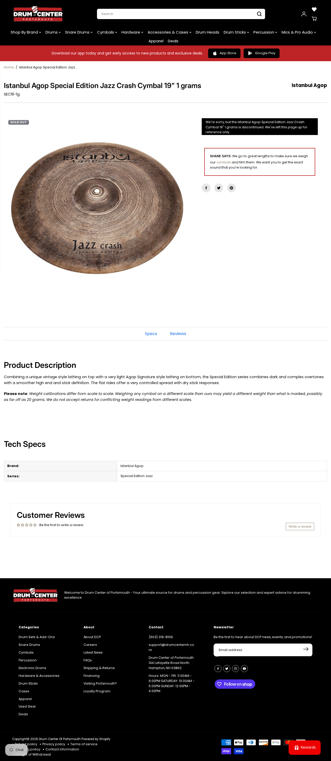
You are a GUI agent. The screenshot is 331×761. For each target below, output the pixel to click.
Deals (173, 41)
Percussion (264, 32)
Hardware (131, 32)
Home (9, 67)
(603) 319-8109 (161, 637)
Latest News (93, 652)
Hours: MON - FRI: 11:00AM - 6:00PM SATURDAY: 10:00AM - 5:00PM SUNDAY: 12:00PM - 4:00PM (171, 683)
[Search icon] (259, 14)
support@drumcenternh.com (171, 647)
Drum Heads (207, 32)
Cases (24, 691)
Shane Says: (220, 156)
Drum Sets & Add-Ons (37, 637)
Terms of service (83, 744)
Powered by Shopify (95, 739)
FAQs (88, 660)
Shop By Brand (25, 32)
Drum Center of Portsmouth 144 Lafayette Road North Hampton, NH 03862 (171, 662)
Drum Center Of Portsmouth (60, 739)
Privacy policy (53, 744)
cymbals (223, 162)
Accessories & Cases (168, 32)
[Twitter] (218, 188)
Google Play (265, 53)
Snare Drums (78, 32)
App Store (228, 53)
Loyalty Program (97, 691)
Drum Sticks (235, 32)
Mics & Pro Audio (298, 32)
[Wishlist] (314, 9)
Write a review (300, 526)
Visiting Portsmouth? (100, 683)
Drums (52, 32)
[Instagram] (235, 668)
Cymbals (106, 32)
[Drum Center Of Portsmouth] (38, 14)
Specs (151, 334)
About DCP (92, 637)
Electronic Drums (32, 668)
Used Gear (27, 706)
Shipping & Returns (99, 668)
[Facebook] (206, 188)
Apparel (155, 41)
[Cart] (314, 18)
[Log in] (304, 14)
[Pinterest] (231, 188)
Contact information (62, 749)
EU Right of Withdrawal (33, 754)
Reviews (178, 334)
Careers (90, 645)
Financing (92, 675)
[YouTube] (244, 668)
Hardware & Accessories (39, 675)
